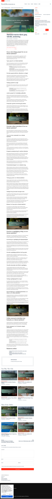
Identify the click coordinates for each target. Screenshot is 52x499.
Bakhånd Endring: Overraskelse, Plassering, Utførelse (42, 21)
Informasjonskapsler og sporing (5, 480)
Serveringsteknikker (38, 16)
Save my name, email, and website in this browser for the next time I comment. (13, 466)
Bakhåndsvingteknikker (38, 14)
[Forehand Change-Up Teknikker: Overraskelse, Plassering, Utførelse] (1, 249)
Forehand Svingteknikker (46, 14)
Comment (3, 449)
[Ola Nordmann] (6, 361)
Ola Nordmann (16, 38)
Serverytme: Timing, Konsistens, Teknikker (8, 418)
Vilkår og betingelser (4, 478)
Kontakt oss (3, 476)
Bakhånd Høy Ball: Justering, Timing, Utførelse (15, 352)
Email (2, 462)
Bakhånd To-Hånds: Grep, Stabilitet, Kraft (25, 382)
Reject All (10, 494)
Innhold (36, 10)
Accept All (7, 496)
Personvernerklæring (4, 479)
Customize (4, 494)
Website (19, 462)
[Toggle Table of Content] (15, 49)
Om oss (36, 9)
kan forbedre (22, 302)
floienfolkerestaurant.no (8, 4)
